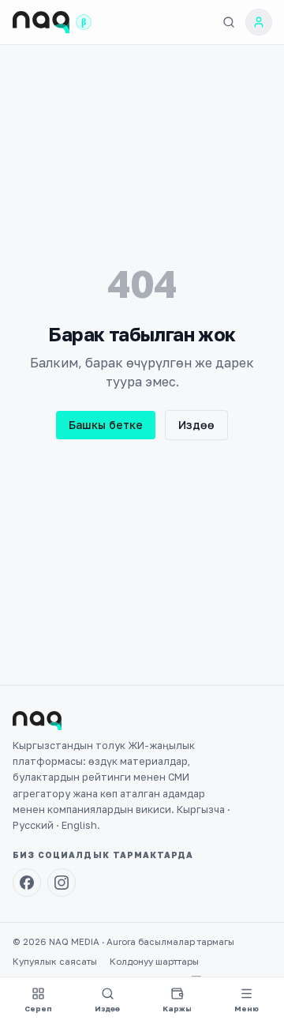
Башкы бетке (106, 424)
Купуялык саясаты (55, 961)
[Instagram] (61, 882)
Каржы (177, 1008)
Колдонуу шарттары (154, 961)
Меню (246, 1008)
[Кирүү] (258, 22)
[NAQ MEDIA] (41, 22)
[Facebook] (27, 882)
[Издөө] (228, 22)
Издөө (196, 424)
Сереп (38, 1008)
